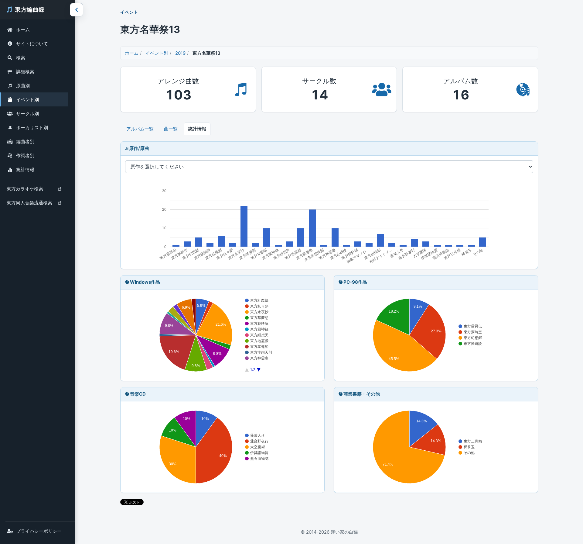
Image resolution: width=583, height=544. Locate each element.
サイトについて (32, 44)
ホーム (23, 30)
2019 (180, 53)
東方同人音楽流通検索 (29, 205)
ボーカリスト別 (32, 127)
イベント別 (27, 99)
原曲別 (23, 85)
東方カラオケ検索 (24, 191)
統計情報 (25, 169)
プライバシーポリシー (39, 531)
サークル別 (27, 113)
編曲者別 (25, 141)
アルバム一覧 (140, 129)
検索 (20, 58)
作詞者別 (25, 155)
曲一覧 (171, 129)
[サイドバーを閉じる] (76, 9)
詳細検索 (25, 71)
